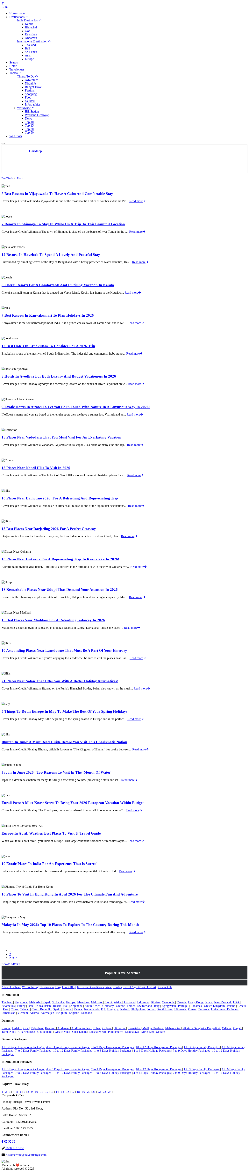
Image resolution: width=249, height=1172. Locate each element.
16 (67, 1091)
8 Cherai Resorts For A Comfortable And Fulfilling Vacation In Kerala (58, 285)
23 (104, 1091)
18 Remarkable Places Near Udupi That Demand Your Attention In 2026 (60, 589)
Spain (57, 1009)
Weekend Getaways (37, 115)
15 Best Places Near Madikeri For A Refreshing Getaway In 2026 (53, 620)
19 (83, 1091)
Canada (182, 1002)
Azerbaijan (48, 1012)
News (28, 118)
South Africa (93, 1005)
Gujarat (107, 1028)
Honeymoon (17, 13)
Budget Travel (33, 87)
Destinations (17, 16)
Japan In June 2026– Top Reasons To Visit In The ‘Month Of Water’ (56, 772)
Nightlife (30, 83)
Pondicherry (116, 1031)
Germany (108, 1005)
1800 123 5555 (14, 1148)
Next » (13, 957)
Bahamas (196, 1005)
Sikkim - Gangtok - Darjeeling (201, 1028)
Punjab (237, 1028)
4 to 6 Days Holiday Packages (152, 1050)
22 (99, 1091)
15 (62, 1091)
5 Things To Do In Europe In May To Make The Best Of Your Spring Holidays (64, 711)
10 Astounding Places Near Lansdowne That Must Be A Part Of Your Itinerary (64, 650)
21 (94, 1091)
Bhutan (155, 1002)
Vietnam (23, 1012)
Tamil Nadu (9, 1031)
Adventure (31, 80)
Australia (129, 1002)
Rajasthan (31, 34)
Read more (136, 201)
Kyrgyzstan (169, 1005)
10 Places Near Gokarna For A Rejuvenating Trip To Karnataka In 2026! (60, 559)
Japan (209, 1002)
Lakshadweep (98, 1031)
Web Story (15, 136)
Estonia (67, 1009)
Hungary (113, 1009)
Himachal (31, 27)
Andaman (31, 38)
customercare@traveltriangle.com (25, 1154)
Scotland (87, 1012)
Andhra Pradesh (81, 1028)
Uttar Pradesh (27, 1031)
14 (57, 1091)
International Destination (32, 41)
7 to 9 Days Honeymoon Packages (112, 1047)
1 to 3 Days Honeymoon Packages (23, 1047)
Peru (6, 1009)
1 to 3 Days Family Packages (202, 1047)
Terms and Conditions (90, 987)
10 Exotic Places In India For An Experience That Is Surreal (49, 864)
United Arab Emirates (224, 1009)
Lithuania (180, 1009)
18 (78, 1091)
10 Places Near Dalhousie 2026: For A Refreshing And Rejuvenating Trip (60, 498)
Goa (27, 31)
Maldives (97, 1002)
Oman (192, 1009)
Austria (34, 1012)
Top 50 (29, 132)
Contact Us (165, 987)
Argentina (76, 1005)
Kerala (29, 24)
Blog (5, 6)
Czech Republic (42, 1009)
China (15, 1009)
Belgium (62, 1012)
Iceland (125, 1009)
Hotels (13, 66)
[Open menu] (3, 143)
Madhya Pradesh (153, 1028)
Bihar (97, 1028)
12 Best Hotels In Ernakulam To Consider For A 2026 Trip (48, 346)
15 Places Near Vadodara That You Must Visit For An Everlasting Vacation (61, 437)
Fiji (103, 1009)
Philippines (138, 1009)
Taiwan (25, 1009)
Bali (27, 48)
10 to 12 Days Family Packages (73, 1050)
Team (17, 987)
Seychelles (8, 1005)
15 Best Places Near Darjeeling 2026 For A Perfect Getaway (49, 529)
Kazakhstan (44, 1005)
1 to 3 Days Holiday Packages (113, 1050)
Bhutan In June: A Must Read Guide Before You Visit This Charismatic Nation (64, 742)
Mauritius (83, 1002)
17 (73, 1091)
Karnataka (134, 1028)
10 (36, 1091)
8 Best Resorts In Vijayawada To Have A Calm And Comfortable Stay (57, 194)
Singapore (21, 1002)
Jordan (151, 1009)
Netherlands (92, 1009)
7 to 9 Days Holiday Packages (192, 1050)
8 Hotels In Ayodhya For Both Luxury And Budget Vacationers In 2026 (59, 376)
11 (41, 1091)
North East (148, 1031)
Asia (28, 55)
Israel (31, 1005)
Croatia (242, 1005)
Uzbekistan (9, 1012)
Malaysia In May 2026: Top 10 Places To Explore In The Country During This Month (70, 925)
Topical (14, 73)
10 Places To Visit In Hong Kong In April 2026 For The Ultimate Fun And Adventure (70, 894)
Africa (118, 1002)
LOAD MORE (11, 964)
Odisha (226, 1028)
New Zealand (223, 1002)
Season (13, 62)
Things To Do (26, 76)
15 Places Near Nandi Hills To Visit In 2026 (36, 468)
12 (46, 1091)
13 (51, 1091)
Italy (157, 1005)
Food (28, 97)
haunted (30, 101)
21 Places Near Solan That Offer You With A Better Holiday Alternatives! (60, 681)
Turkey (21, 1005)
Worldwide (24, 108)
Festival (29, 90)
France (131, 1005)
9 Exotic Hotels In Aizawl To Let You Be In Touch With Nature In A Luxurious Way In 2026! (76, 407)
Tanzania (204, 1009)
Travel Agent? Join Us (137, 987)
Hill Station (32, 111)
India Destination (28, 20)
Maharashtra (173, 1028)
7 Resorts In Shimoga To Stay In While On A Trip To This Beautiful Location (63, 224)
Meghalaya (132, 1031)
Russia (57, 1005)
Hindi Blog (69, 987)
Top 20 (29, 129)
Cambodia (168, 1002)
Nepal (46, 1002)
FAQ (154, 987)
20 (88, 1091)
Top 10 (29, 122)
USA (236, 1002)
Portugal (183, 1005)
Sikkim (161, 1031)
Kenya (78, 1009)
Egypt (108, 1002)
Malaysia (35, 1002)
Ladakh (17, 1028)
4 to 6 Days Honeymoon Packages (68, 1047)
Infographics (32, 104)
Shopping (31, 94)
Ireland (231, 1005)
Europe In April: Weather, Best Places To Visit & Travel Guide (51, 833)
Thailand (30, 45)
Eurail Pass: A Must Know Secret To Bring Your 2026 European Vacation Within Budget (73, 803)
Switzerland (145, 1005)
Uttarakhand (45, 1031)
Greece (120, 1005)
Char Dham (79, 1031)
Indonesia (143, 1002)
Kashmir (50, 1028)
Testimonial (47, 987)
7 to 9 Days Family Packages (33, 1050)
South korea (165, 1009)
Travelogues (16, 69)
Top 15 (29, 125)
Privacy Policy (113, 987)
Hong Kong (196, 1002)
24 (109, 1091)
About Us (8, 987)
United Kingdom (214, 1005)
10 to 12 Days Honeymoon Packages (159, 1047)
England (74, 1012)
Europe (29, 59)
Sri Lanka (31, 52)
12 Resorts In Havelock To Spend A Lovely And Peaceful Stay (51, 255)
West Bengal (62, 1031)
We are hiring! (30, 987)
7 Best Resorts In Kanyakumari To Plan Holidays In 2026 (48, 315)
